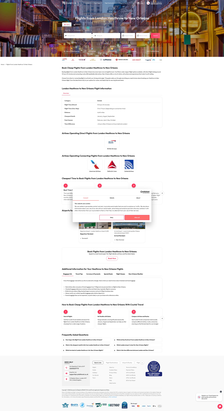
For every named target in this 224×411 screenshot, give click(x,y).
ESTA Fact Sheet (130, 380)
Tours (93, 378)
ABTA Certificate (131, 375)
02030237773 (156, 4)
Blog (110, 375)
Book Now (112, 258)
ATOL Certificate (130, 378)
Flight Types (97, 3)
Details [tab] (112, 198)
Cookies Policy (113, 370)
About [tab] (138, 198)
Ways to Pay (122, 3)
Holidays (94, 372)
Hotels (94, 370)
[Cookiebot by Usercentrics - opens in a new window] (141, 192)
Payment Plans (130, 370)
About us (111, 367)
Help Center (112, 383)
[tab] (66, 93)
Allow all (137, 217)
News (110, 378)
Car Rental (95, 375)
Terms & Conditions (131, 367)
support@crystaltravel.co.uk (79, 374)
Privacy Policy (113, 372)
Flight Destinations (110, 3)
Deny (111, 217)
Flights (94, 367)
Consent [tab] (85, 198)
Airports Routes (127, 363)
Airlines (87, 3)
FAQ (110, 380)
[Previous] (62, 193)
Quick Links (97, 363)
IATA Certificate (130, 372)
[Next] (162, 193)
